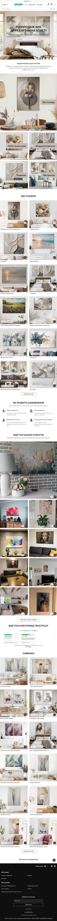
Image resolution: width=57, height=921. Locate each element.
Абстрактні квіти (34, 229)
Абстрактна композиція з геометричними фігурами (11, 846)
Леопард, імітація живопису (37, 718)
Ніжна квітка (33, 357)
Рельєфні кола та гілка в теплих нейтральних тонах (11, 229)
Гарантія (29, 875)
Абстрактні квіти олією (7, 357)
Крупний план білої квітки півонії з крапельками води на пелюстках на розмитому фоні (40, 325)
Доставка (3, 878)
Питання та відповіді (6, 875)
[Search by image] (51, 9)
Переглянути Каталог (28, 44)
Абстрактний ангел (5, 686)
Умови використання (32, 885)
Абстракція (3, 261)
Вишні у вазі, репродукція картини (38, 846)
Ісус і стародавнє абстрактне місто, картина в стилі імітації (40, 750)
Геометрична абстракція (36, 686)
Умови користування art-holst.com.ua (11, 891)
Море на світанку (34, 261)
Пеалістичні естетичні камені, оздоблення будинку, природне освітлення (11, 389)
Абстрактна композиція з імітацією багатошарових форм (11, 750)
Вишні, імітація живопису (7, 718)
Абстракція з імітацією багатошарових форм (11, 782)
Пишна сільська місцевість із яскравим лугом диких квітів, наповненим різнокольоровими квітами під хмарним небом (11, 325)
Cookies (29, 888)
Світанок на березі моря (7, 293)
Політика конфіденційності (8, 885)
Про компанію (5, 888)
